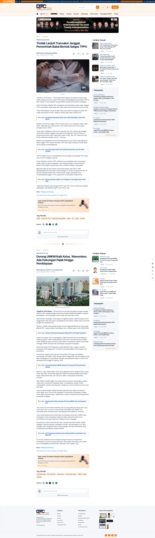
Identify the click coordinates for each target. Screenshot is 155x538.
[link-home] (37, 14)
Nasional (45, 37)
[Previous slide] (38, 25)
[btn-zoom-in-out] (74, 54)
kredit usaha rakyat (71, 474)
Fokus (116, 14)
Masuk (115, 7)
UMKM (80, 474)
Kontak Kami (81, 522)
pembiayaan (60, 474)
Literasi (68, 14)
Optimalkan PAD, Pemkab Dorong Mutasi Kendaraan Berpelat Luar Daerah (82, 1)
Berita (62, 14)
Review (76, 14)
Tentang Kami (81, 513)
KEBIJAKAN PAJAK (42, 253)
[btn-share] (83, 54)
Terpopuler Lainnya (110, 135)
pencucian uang (46, 218)
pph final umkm (51, 474)
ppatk (38, 218)
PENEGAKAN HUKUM (42, 40)
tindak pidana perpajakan (59, 218)
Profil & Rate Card (82, 527)
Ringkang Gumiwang (47, 192)
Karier (79, 524)
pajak (68, 218)
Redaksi (80, 515)
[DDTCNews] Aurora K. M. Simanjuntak (49, 270)
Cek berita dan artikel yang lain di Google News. (52, 195)
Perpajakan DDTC (106, 14)
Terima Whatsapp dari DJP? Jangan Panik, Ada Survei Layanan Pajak (45, 1)
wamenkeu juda (41, 474)
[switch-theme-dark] (103, 7)
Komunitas (84, 14)
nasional (82, 218)
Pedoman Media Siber (83, 518)
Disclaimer (80, 520)
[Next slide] (116, 25)
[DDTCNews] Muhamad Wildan (46, 53)
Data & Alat (94, 14)
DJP (73, 218)
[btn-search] (97, 7)
